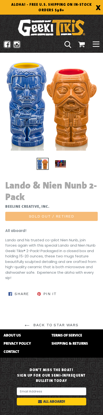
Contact (11, 352)
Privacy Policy (17, 343)
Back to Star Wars (55, 325)
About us (12, 335)
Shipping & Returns (70, 343)
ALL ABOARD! (54, 401)
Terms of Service (67, 335)
